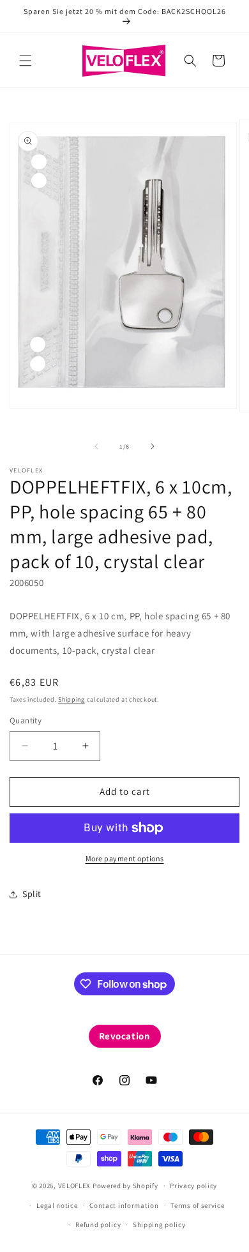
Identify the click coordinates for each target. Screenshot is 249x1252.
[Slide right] (153, 446)
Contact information (123, 1205)
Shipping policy (159, 1224)
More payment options (125, 858)
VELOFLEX (74, 1185)
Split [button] (32, 894)
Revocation (125, 1036)
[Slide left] (96, 446)
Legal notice (56, 1205)
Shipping (71, 699)
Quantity (26, 720)
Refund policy (98, 1224)
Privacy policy (193, 1185)
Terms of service (197, 1205)
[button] (25, 61)
